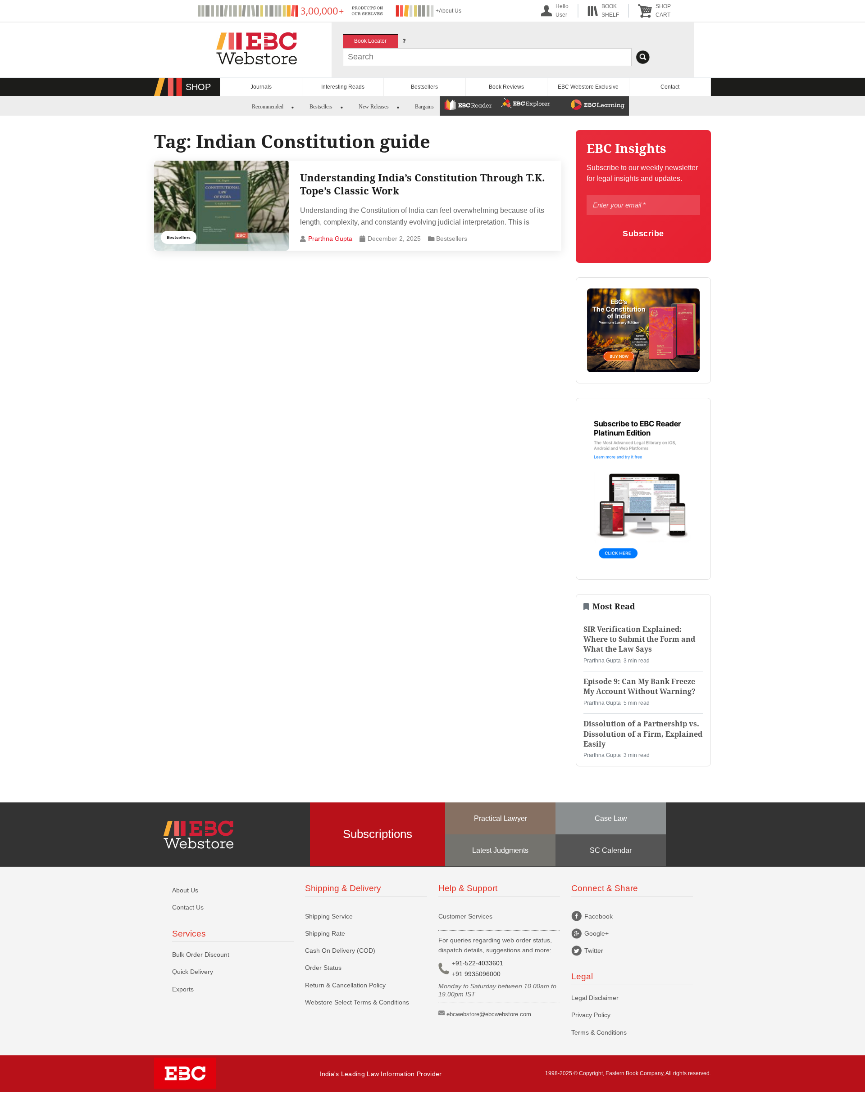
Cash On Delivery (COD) (340, 950)
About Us (185, 890)
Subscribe (643, 233)
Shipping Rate (325, 933)
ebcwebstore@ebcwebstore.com (488, 1014)
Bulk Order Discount (200, 954)
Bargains (424, 107)
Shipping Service (329, 916)
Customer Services (465, 916)
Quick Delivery (192, 971)
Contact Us (188, 907)
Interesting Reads (342, 87)
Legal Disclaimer (595, 997)
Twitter (593, 950)
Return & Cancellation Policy (345, 985)
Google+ (596, 933)
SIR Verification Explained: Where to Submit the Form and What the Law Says (639, 639)
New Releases (374, 107)
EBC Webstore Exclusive (588, 87)
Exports (183, 989)
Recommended (267, 107)
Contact (669, 87)
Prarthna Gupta (330, 238)
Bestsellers (424, 87)
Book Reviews (506, 87)
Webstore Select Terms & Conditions (357, 1002)
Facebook (598, 916)
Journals (261, 87)
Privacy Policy (590, 1014)
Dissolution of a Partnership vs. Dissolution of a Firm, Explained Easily (642, 734)
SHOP (198, 87)
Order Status (323, 967)
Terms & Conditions (599, 1032)
